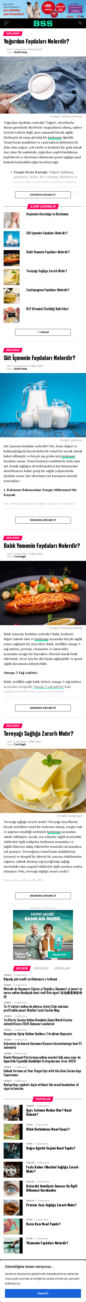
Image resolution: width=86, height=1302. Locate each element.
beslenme (55, 137)
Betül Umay (20, 52)
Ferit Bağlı (20, 556)
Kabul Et (43, 1293)
